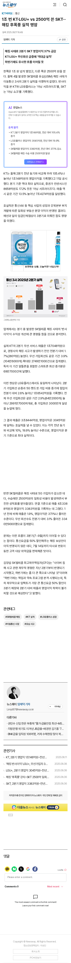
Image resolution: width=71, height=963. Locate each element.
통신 (17, 13)
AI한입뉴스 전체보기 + (35, 162)
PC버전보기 (35, 957)
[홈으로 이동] (10, 5)
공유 (64, 39)
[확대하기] (35, 278)
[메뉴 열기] (53, 4)
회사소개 (36, 951)
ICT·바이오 (7, 13)
